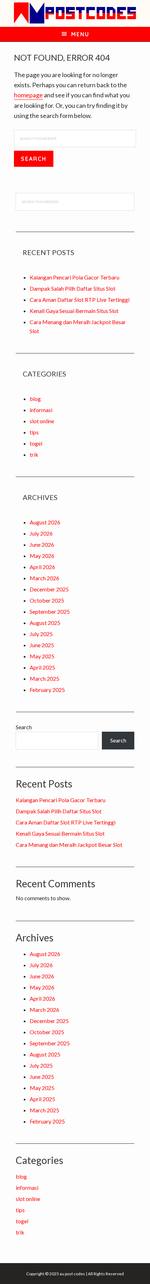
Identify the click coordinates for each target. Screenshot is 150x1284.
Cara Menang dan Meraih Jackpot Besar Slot (69, 844)
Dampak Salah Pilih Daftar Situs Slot (72, 288)
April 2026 (42, 566)
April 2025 (42, 667)
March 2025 (44, 678)
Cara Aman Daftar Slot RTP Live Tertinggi (79, 299)
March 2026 (44, 578)
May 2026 (42, 555)
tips (34, 432)
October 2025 (47, 600)
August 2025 (45, 622)
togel (36, 443)
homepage (28, 95)
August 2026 (45, 522)
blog (35, 398)
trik (34, 454)
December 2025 (49, 589)
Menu (80, 34)
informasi (41, 409)
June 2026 (42, 544)
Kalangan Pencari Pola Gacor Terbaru (74, 277)
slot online (42, 421)
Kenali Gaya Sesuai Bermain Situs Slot (74, 310)
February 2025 (47, 689)
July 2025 (41, 633)
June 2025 (42, 645)
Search (24, 727)
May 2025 (42, 656)
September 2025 (50, 611)
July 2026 (41, 533)
